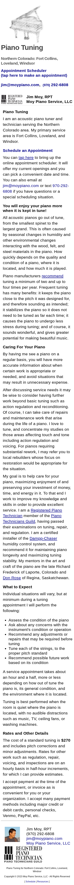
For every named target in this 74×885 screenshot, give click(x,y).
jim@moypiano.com (20, 85)
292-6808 (55, 85)
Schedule (30, 881)
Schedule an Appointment (28, 150)
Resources (42, 881)
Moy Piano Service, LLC (48, 843)
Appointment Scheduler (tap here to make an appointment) (34, 73)
